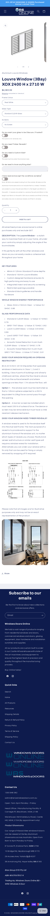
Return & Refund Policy (15, 720)
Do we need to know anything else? (16, 164)
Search (8, 692)
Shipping (5, 93)
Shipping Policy (11, 737)
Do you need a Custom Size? (14, 153)
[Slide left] (17, 67)
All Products (10, 703)
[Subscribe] (42, 615)
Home (7, 697)
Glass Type (6, 109)
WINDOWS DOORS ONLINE (21, 913)
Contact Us (10, 742)
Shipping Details (12, 714)
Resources (9, 709)
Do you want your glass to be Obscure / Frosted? (22, 132)
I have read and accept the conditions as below (22, 176)
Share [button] (6, 573)
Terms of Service (12, 731)
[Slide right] (28, 67)
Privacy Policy (11, 725)
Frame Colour (7, 97)
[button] (5, 11)
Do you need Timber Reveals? (14, 144)
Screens (5, 120)
